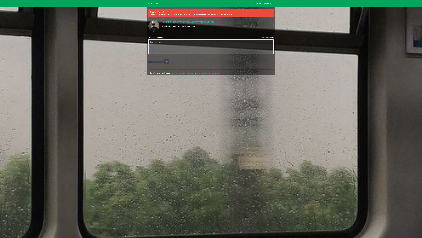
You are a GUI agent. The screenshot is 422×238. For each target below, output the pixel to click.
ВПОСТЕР (153, 3)
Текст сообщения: (155, 37)
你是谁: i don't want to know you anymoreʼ (188, 22)
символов (267, 37)
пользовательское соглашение (208, 73)
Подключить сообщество (262, 3)
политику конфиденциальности (182, 73)
